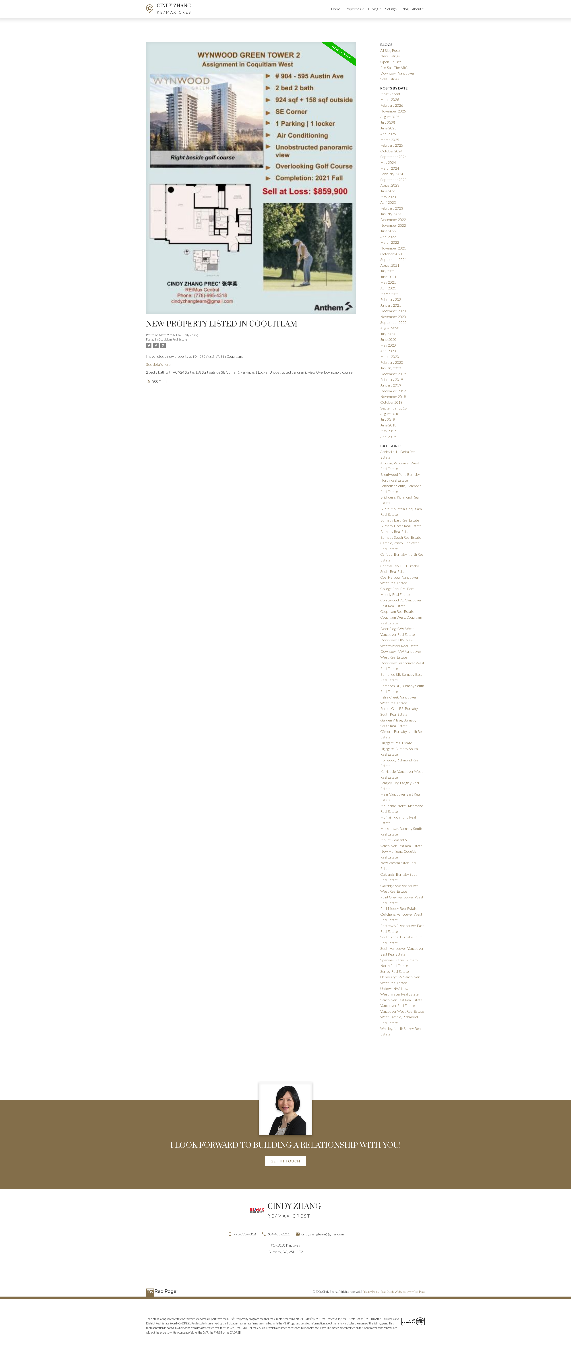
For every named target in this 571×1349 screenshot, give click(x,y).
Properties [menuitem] (352, 9)
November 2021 (393, 248)
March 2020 (389, 356)
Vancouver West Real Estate (402, 1011)
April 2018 (388, 436)
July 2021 (387, 271)
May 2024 (388, 162)
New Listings (390, 56)
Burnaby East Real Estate (399, 520)
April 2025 (388, 134)
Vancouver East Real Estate (401, 1000)
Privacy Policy (371, 1291)
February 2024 (391, 174)
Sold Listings (389, 79)
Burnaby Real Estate (396, 531)
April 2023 (388, 202)
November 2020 (393, 316)
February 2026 (391, 105)
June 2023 (388, 191)
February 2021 (391, 299)
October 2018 (391, 402)
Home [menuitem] (336, 9)
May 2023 (388, 197)
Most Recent (390, 94)
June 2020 (388, 339)
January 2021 (390, 305)
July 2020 (387, 334)
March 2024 (389, 168)
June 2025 (388, 128)
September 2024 (393, 156)
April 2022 (388, 237)
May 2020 (388, 345)
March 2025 (389, 139)
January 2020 (390, 368)
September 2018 (393, 408)
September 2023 (393, 179)
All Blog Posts (390, 50)
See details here (158, 364)
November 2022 (393, 225)
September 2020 (393, 322)
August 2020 (389, 328)
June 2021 (388, 276)
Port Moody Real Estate (398, 908)
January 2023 (390, 214)
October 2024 (391, 151)
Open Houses (390, 62)
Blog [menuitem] (405, 9)
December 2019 (393, 374)
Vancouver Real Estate (397, 1005)
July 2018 (387, 419)
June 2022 (388, 231)
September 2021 (393, 259)
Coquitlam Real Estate (172, 339)
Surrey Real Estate (394, 971)
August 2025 (389, 116)
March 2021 (389, 294)
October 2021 (391, 254)
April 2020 (388, 351)
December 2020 (393, 311)
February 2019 (391, 379)
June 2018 (388, 425)
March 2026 (389, 99)
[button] (285, 1161)
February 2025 (391, 145)
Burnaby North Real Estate (401, 526)
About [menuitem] (416, 9)
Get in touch (285, 1161)
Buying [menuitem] (373, 9)
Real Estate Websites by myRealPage (403, 1291)
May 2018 (388, 431)
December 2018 (393, 391)
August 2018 (389, 414)
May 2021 (388, 282)
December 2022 (393, 219)
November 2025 (393, 111)
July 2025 (387, 122)
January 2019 (390, 385)
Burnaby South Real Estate (400, 537)
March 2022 (389, 242)
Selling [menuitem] (390, 9)
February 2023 (391, 208)
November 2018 (393, 396)
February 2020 (391, 362)
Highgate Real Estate (396, 743)
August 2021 (389, 265)
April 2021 (388, 288)
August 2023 (389, 185)
